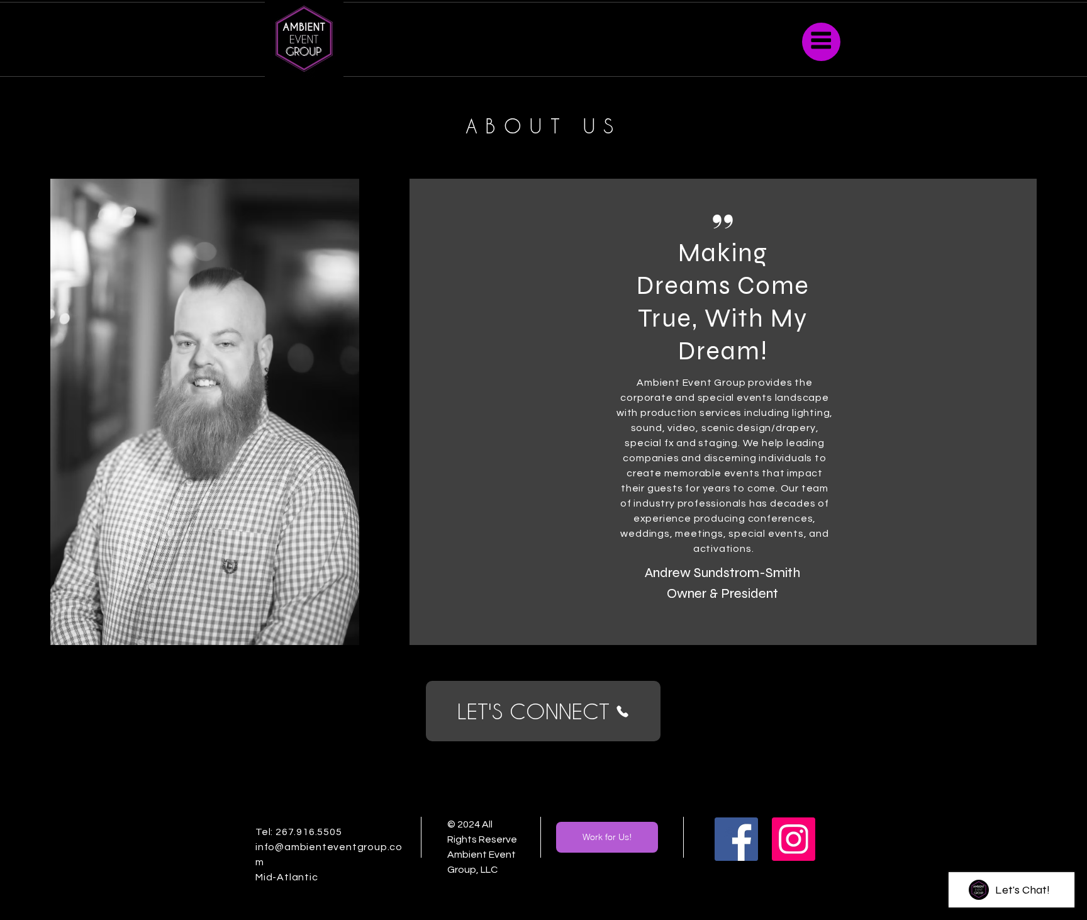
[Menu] (821, 42)
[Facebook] (736, 839)
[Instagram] (793, 839)
